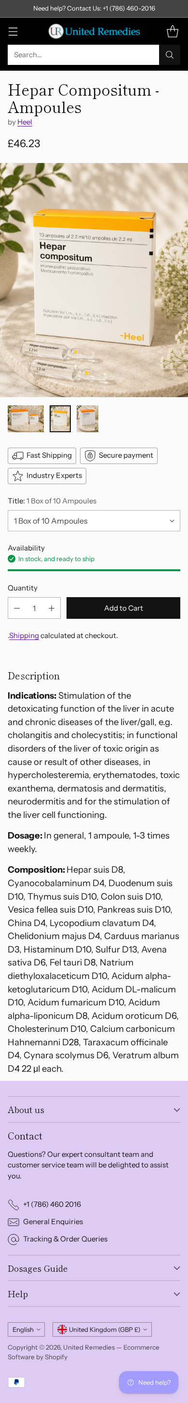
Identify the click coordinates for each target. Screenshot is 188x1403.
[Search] (169, 55)
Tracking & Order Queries (65, 1238)
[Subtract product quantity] (17, 608)
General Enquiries (53, 1221)
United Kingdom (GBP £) (104, 1329)
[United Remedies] (94, 31)
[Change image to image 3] (87, 418)
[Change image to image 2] (60, 418)
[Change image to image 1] (26, 418)
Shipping (24, 635)
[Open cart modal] (172, 31)
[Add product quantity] (51, 608)
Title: (52, 500)
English (23, 1329)
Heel (24, 121)
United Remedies (89, 1347)
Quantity (23, 587)
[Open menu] (13, 31)
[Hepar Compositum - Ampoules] (94, 280)
